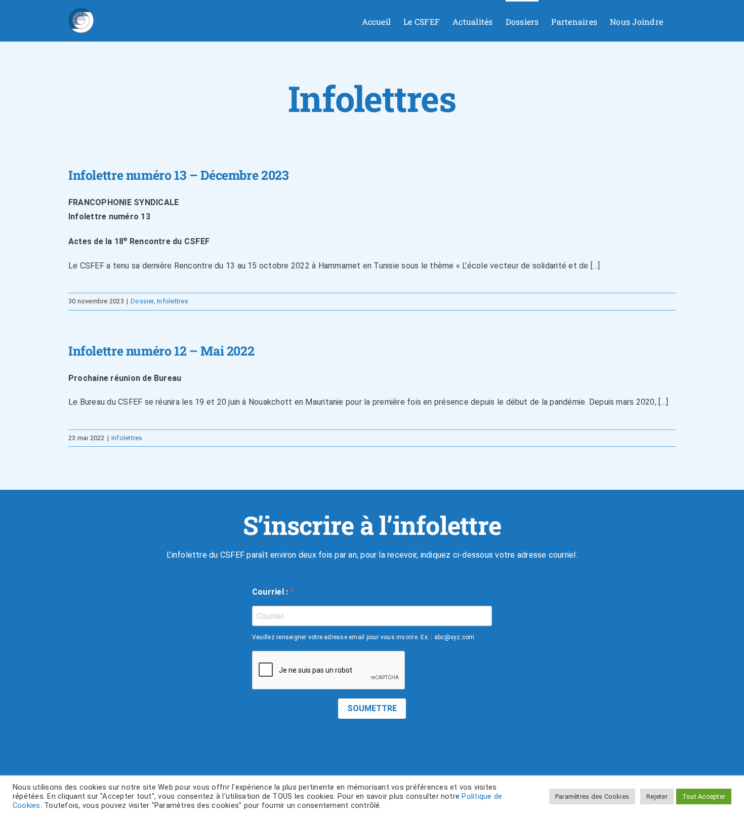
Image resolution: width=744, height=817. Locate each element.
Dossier (142, 301)
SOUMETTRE (372, 708)
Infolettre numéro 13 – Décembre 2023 (178, 175)
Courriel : (271, 592)
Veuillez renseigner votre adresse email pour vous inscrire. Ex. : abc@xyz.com (363, 637)
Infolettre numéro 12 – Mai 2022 (161, 350)
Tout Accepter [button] (703, 796)
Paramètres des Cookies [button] (592, 796)
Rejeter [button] (657, 796)
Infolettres (172, 301)
